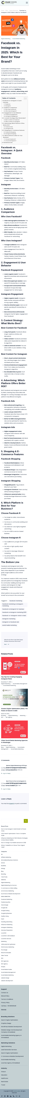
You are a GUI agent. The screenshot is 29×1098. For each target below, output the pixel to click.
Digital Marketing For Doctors (9, 885)
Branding (3, 715)
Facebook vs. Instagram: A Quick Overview (12, 101)
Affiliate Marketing (6, 857)
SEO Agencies (5, 961)
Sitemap (3, 1009)
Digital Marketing (6, 38)
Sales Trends (4, 955)
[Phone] (13, 1096)
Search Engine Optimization (9, 1020)
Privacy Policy (5, 1002)
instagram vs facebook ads (10, 622)
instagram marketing (8, 619)
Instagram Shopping (11, 133)
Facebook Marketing (6, 899)
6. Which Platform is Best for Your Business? (12, 136)
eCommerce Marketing (7, 891)
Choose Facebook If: (10, 139)
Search (26, 821)
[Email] (16, 1096)
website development (7, 980)
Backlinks (3, 865)
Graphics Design (6, 1023)
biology (3, 868)
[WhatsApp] (19, 1096)
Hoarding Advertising (6, 922)
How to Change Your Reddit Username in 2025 (13, 842)
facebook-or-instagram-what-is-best (14, 615)
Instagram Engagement (12, 116)
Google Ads (4, 907)
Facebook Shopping (10, 132)
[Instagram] (4, 1096)
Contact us (4, 993)
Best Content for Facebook (12, 120)
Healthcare (4, 1078)
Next (5, 644)
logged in (11, 803)
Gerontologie (4, 905)
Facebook (7, 104)
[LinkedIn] (10, 1096)
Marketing (23, 715)
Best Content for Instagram (13, 121)
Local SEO (3, 933)
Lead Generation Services (9, 1050)
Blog (2, 747)
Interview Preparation (7, 930)
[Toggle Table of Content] (24, 98)
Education (4, 1075)
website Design (5, 978)
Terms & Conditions (7, 999)
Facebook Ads (9, 127)
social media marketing (9, 625)
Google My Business (6, 913)
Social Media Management (8, 972)
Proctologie (4, 950)
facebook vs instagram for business (13, 609)
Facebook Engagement (11, 114)
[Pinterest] (7, 1096)
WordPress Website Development (11, 1027)
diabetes (3, 879)
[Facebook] (2, 1096)
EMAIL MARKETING (5, 896)
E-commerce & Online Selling (9, 888)
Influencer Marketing (6, 924)
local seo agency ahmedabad (10, 1063)
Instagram (8, 106)
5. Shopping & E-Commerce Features (13, 130)
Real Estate (4, 1081)
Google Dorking (5, 910)
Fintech (3, 1072)
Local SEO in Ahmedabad (8, 936)
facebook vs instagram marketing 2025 (14, 612)
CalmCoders (17, 1091)
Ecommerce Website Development (10, 893)
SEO (2, 717)
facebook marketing (16, 601)
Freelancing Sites (5, 902)
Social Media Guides (6, 969)
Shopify (3, 966)
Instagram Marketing (6, 927)
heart (2, 919)
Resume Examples (6, 952)
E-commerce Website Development (12, 1056)
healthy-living (5, 916)
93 (1, 854)
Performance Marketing (7, 947)
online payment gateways (8, 944)
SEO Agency (9, 717)
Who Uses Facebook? (10, 109)
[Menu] (27, 3)
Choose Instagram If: (11, 140)
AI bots (3, 863)
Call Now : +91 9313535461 (8, 1006)
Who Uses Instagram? (11, 111)
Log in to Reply (7, 773)
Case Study (4, 877)
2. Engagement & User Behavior (12, 113)
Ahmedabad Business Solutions (9, 860)
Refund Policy (5, 996)
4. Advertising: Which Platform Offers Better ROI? (13, 124)
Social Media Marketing (18, 38)
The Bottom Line (7, 142)
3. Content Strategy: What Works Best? (14, 118)
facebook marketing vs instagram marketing (12, 605)
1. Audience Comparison (10, 107)
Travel (3, 1085)
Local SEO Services (6, 938)
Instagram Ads (9, 128)
